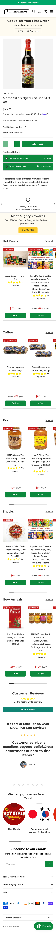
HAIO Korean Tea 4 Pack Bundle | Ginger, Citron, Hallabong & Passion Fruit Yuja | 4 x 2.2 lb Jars (41, 642)
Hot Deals (14, 829)
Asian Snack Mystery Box (15, 277)
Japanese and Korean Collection (39, 831)
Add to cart (37, 144)
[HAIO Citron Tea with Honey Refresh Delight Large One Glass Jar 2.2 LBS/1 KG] (40, 438)
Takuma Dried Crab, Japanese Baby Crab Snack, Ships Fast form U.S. (15, 551)
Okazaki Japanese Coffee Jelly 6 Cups (41, 369)
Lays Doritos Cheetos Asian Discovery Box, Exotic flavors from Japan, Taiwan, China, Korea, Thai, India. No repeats (40, 284)
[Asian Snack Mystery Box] (15, 259)
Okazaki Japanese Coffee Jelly (15, 369)
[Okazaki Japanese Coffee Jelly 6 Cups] (40, 350)
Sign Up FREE (28, 230)
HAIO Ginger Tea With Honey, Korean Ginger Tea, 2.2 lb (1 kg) (15, 460)
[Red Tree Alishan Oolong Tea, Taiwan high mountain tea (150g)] (15, 617)
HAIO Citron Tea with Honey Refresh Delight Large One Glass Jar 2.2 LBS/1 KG (41, 461)
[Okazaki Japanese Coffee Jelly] (15, 350)
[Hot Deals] (14, 814)
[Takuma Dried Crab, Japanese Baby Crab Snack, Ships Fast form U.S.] (15, 529)
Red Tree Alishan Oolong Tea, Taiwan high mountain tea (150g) (15, 639)
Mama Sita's (8, 93)
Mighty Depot (14, 926)
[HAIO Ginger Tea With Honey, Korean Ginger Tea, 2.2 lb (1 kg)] (15, 438)
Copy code (34, 31)
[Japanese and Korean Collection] (39, 814)
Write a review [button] (28, 709)
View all (49, 241)
